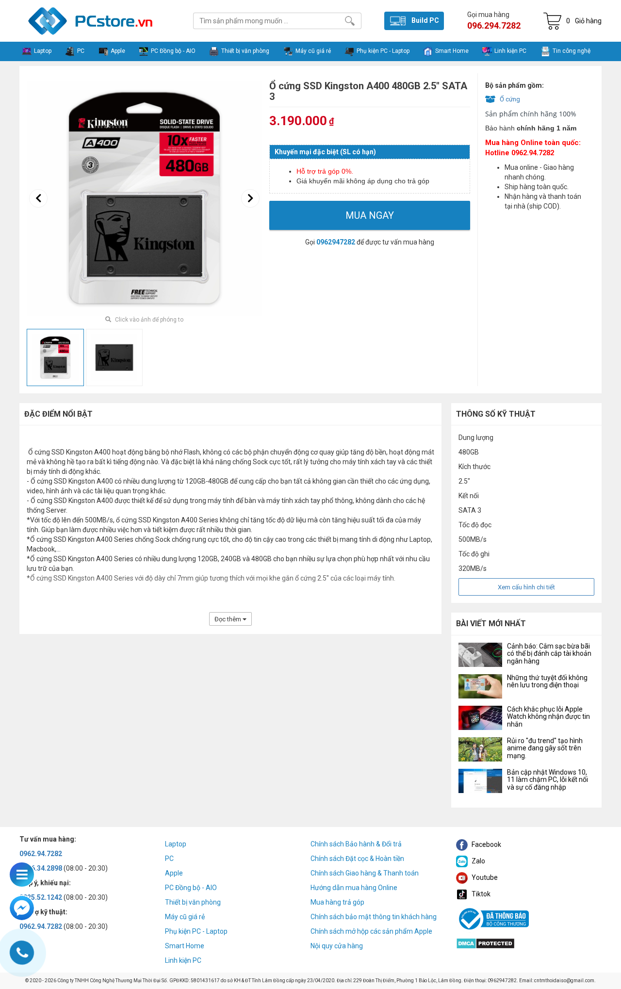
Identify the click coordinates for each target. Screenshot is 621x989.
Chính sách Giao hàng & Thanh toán (364, 873)
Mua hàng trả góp (337, 902)
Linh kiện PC (183, 960)
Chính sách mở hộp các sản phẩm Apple (371, 931)
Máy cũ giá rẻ (185, 917)
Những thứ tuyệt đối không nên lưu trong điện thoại (547, 681)
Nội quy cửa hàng (336, 946)
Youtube (484, 877)
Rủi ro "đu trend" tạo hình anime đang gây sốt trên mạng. (545, 748)
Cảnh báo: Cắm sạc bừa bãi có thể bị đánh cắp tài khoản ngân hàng (549, 653)
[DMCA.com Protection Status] (485, 942)
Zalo (477, 861)
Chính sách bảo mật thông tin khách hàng (373, 917)
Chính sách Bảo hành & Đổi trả (356, 844)
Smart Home (184, 946)
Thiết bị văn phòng (193, 902)
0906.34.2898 (40, 868)
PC (169, 858)
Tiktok (480, 894)
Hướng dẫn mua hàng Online (353, 888)
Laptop (175, 844)
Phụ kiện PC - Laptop (196, 931)
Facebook (485, 844)
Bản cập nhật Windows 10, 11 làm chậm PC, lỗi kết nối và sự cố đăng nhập (547, 779)
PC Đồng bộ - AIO (191, 888)
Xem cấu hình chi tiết (526, 587)
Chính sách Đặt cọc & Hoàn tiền (357, 858)
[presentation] (38, 198)
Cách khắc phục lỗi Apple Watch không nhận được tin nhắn (548, 716)
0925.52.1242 (40, 897)
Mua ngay (369, 215)
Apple (174, 873)
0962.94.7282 (40, 854)
